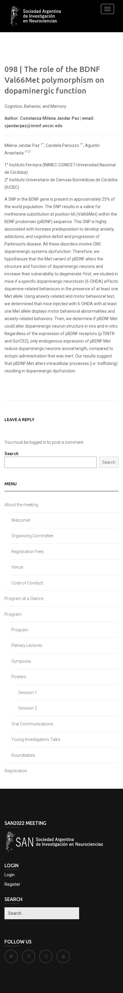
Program (12, 614)
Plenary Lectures (26, 645)
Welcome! (20, 520)
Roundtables (23, 755)
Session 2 (27, 708)
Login (9, 874)
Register (12, 884)
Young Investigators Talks (35, 739)
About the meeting (21, 504)
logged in (37, 442)
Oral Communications (32, 724)
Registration (15, 770)
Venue (17, 567)
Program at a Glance (23, 598)
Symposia (21, 661)
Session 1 (27, 692)
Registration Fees (27, 551)
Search (11, 453)
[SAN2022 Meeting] (36, 16)
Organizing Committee (32, 535)
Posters (18, 676)
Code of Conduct (27, 583)
